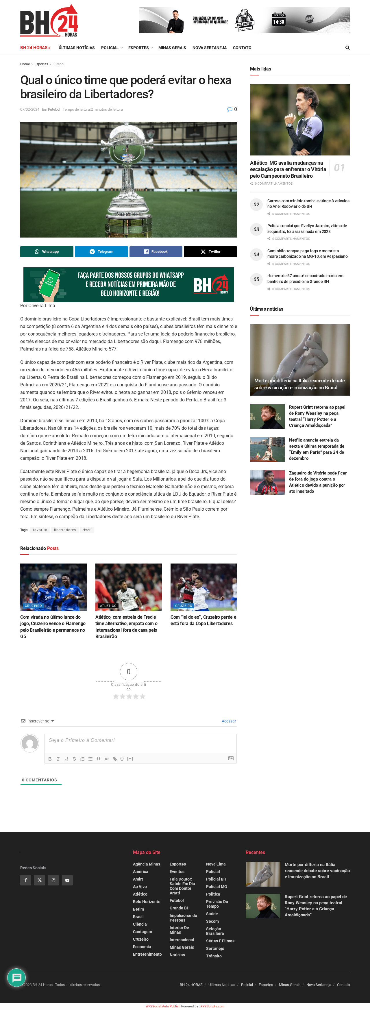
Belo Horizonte (146, 901)
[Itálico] (58, 758)
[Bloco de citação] (99, 758)
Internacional (182, 939)
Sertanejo (215, 948)
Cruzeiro (33, 606)
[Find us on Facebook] (25, 880)
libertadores (65, 530)
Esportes (138, 47)
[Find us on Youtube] (67, 880)
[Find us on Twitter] (39, 880)
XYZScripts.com (212, 1006)
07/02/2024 (29, 109)
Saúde (212, 913)
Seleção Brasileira (215, 931)
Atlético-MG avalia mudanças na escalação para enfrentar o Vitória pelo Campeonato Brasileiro (288, 169)
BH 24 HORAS (191, 985)
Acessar (228, 721)
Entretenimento (147, 954)
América (140, 871)
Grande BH (180, 908)
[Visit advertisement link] (244, 20)
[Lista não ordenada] (90, 758)
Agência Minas (146, 864)
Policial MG (216, 886)
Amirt (138, 879)
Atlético (108, 606)
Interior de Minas (179, 930)
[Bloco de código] (107, 758)
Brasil (138, 916)
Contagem (142, 931)
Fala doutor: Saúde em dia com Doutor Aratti (182, 886)
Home (25, 64)
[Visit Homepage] (49, 20)
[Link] (115, 758)
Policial (110, 47)
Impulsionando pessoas (183, 917)
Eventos (177, 871)
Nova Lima (216, 864)
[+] (130, 758)
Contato (242, 47)
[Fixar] (74, 758)
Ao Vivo (140, 886)
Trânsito (214, 956)
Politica (213, 894)
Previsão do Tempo (217, 904)
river (87, 530)
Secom (212, 921)
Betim (138, 909)
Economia (142, 946)
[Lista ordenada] (82, 758)
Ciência (140, 924)
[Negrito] (50, 758)
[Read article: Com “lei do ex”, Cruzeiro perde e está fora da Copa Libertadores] (204, 587)
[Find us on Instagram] (53, 880)
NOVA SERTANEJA (210, 47)
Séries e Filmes (220, 941)
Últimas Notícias (77, 47)
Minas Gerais (172, 47)
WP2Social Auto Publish (163, 1006)
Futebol (58, 64)
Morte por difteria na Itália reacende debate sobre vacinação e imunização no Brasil (317, 870)
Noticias (177, 954)
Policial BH (216, 879)
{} (122, 758)
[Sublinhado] (66, 758)
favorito (40, 530)
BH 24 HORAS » (35, 47)
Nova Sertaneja (318, 985)
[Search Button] (347, 47)
